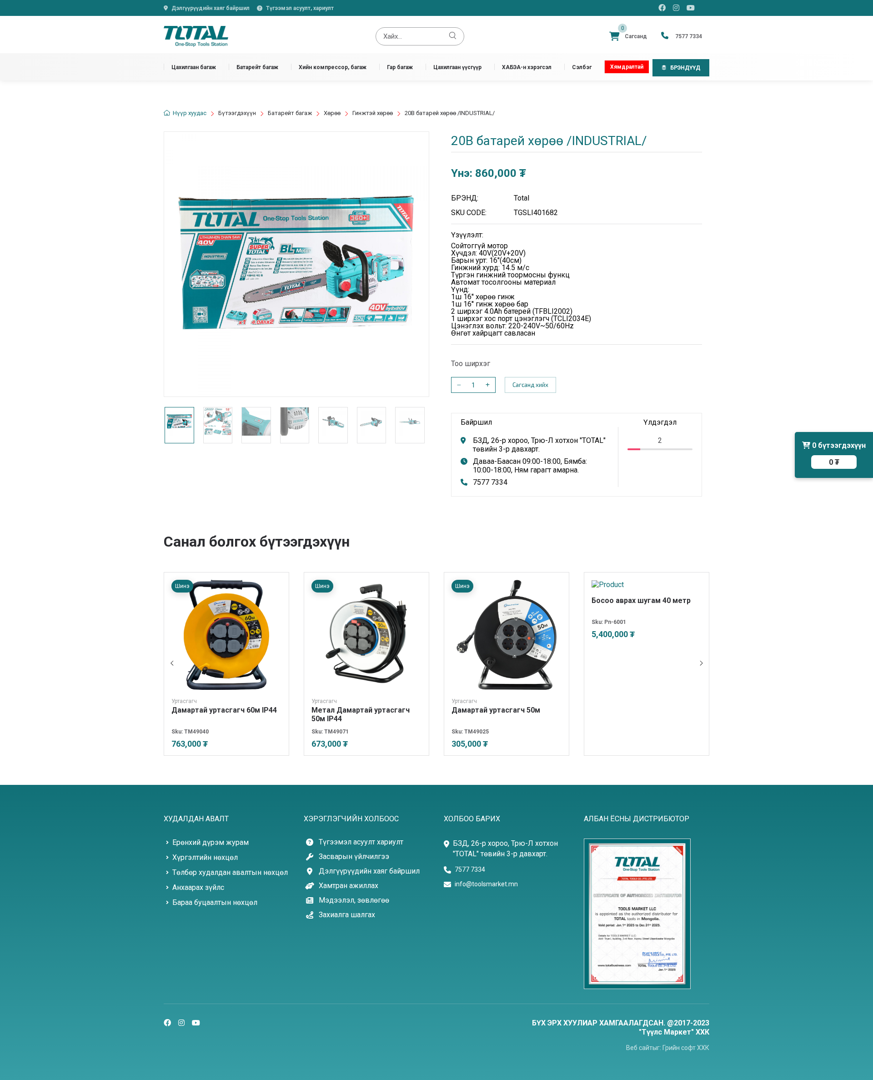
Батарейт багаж (257, 67)
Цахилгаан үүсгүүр (457, 67)
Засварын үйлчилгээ (354, 856)
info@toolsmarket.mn (486, 884)
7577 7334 (490, 482)
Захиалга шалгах (347, 915)
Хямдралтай (626, 67)
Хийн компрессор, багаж (332, 67)
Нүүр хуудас (189, 113)
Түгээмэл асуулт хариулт (361, 842)
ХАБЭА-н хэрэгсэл (527, 67)
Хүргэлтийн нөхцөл (205, 857)
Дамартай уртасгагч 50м (496, 710)
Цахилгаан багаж (193, 67)
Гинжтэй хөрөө (372, 113)
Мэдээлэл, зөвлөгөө (354, 900)
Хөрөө (332, 113)
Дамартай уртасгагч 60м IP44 (224, 710)
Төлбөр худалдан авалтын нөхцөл (230, 872)
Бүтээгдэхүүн (237, 113)
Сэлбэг (582, 67)
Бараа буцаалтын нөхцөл (214, 902)
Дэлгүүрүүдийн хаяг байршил (210, 8)
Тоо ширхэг (470, 363)
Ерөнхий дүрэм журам (210, 842)
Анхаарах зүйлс (198, 887)
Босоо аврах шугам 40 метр (641, 600)
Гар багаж (400, 67)
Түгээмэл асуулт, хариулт (300, 8)
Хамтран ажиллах (348, 885)
